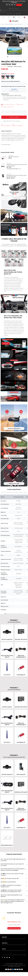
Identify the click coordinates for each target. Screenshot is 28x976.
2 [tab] (8, 56)
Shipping (21, 104)
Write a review (17, 66)
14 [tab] (19, 56)
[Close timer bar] (27, 0)
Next (26, 42)
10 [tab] (15, 56)
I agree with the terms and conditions (11, 121)
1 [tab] (7, 56)
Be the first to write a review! (14, 928)
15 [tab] (20, 56)
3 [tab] (9, 56)
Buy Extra (5, 343)
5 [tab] (11, 56)
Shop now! (19, 4)
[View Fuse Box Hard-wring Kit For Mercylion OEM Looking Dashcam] (3, 165)
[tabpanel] (14, 41)
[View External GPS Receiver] (4, 158)
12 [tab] (17, 56)
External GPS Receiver (13, 156)
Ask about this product (8, 106)
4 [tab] (10, 56)
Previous (2, 42)
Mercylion (10, 155)
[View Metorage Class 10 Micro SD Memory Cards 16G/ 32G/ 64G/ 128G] (3, 175)
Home (2, 24)
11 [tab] (16, 56)
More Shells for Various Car (9, 104)
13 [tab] (18, 56)
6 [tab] (12, 56)
